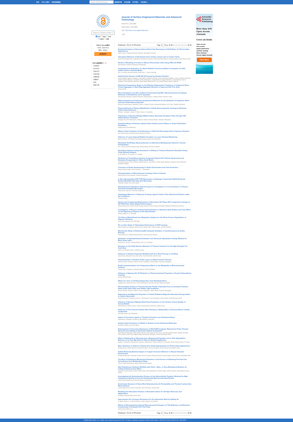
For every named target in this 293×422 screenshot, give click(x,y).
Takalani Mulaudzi (137, 97)
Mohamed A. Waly (150, 342)
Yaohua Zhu (122, 409)
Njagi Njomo (148, 97)
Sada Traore (122, 53)
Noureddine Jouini (174, 348)
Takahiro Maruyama (164, 120)
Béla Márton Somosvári (146, 319)
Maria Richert (122, 175)
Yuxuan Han (122, 269)
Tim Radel (131, 139)
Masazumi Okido (144, 133)
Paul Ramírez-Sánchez (131, 81)
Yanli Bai (134, 190)
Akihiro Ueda (157, 256)
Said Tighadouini (151, 371)
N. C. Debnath (131, 213)
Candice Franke (149, 104)
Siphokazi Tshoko (137, 104)
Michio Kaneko (122, 262)
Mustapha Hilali (185, 355)
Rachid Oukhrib (156, 355)
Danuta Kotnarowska (124, 277)
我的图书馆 (118, 2)
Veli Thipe (170, 104)
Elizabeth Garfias (123, 163)
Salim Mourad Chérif (175, 298)
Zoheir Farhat (133, 206)
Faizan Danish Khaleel (150, 235)
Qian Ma (128, 190)
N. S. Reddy (138, 154)
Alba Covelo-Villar (127, 334)
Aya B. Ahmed (175, 342)
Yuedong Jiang (139, 250)
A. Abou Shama (145, 401)
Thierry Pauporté (154, 348)
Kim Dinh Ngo (135, 221)
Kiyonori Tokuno (133, 262)
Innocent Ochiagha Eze (125, 59)
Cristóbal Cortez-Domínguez (142, 80)
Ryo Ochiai (138, 256)
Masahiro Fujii (130, 256)
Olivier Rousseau (123, 298)
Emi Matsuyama (131, 120)
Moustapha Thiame (149, 53)
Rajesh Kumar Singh (124, 169)
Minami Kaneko (139, 269)
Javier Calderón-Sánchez (183, 78)
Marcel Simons (122, 139)
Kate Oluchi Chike (185, 59)
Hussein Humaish (135, 388)
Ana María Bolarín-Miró (169, 333)
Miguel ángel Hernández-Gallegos (144, 334)
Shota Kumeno (131, 283)
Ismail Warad (180, 371)
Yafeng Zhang (135, 242)
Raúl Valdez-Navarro (139, 333)
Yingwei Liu (130, 269)
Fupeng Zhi (121, 190)
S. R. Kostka (130, 154)
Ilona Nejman (131, 175)
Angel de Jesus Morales (178, 162)
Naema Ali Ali (122, 89)
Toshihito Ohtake (123, 183)
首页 (37, 2)
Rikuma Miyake (153, 120)
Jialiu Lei (121, 250)
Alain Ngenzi (122, 65)
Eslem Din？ (142, 72)
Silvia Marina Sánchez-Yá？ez (149, 81)
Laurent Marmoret (123, 388)
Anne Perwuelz (146, 388)
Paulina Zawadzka (142, 175)
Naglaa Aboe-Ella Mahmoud (127, 127)
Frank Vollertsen (155, 139)
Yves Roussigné (154, 298)
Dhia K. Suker (136, 306)
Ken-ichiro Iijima (134, 183)
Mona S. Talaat (184, 342)
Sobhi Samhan (171, 371)
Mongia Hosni (122, 348)
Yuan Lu (143, 242)
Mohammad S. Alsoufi (125, 306)
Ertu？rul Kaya (122, 72)
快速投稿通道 (56, 2)
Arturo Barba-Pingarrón (125, 333)
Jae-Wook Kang (123, 133)
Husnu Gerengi (151, 72)
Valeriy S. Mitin (135, 112)
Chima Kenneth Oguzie (160, 59)
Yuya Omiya (121, 256)
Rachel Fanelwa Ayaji (132, 146)
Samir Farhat (164, 298)
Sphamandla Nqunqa (124, 97)
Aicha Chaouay (146, 355)
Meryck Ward (144, 146)
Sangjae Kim (122, 120)
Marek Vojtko (156, 227)
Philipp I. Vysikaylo (124, 112)
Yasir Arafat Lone (123, 235)
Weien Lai (129, 409)
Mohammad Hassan (177, 206)
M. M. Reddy (122, 154)
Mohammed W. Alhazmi (148, 306)
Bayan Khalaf (132, 371)
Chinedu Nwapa (173, 59)
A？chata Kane (144, 298)
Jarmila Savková (165, 227)
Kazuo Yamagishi (144, 262)
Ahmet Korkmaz (132, 72)
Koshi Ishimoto (147, 256)
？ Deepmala (145, 169)
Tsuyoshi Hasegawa (164, 262)
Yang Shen (121, 242)
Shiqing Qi (141, 190)
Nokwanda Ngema (160, 104)
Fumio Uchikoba (149, 269)
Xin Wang (149, 242)
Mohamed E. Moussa (137, 342)
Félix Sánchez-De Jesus (154, 333)
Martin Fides (147, 227)
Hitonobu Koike (123, 313)
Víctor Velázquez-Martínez (166, 78)
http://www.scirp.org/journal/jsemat (136, 30)
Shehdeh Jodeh (136, 355)
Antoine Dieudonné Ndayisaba (136, 65)
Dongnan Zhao (129, 250)
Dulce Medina (133, 162)
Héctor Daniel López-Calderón (168, 81)
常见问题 (127, 2)
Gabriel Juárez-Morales (125, 80)
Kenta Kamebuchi (142, 283)
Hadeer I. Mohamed (124, 342)
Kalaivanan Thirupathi (125, 319)
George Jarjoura (143, 206)
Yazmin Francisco (123, 162)
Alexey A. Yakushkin (146, 112)
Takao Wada (154, 262)
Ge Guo (127, 242)
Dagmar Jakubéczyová (135, 227)
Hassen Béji (155, 388)
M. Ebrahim (154, 401)
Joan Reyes (152, 162)
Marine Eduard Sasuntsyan (143, 363)
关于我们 (135, 2)
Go (167, 45)
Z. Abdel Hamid (123, 401)
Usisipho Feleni (157, 97)
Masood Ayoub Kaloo (135, 235)
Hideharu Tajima (142, 120)
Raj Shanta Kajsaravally (142, 139)
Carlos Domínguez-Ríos (163, 334)
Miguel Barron (143, 162)
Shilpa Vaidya (122, 213)
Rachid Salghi (166, 355)
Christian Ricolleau (142, 348)
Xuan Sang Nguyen (124, 221)
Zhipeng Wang (128, 395)
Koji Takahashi (132, 313)
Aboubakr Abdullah (165, 206)
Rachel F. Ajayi (167, 97)
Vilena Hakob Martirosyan (126, 363)
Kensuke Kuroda (133, 133)
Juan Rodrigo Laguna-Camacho (128, 78)
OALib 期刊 (45, 2)
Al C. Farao (121, 146)
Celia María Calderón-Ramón (147, 78)
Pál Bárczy (135, 319)
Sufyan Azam (160, 306)
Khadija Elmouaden (124, 355)
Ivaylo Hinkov (131, 348)
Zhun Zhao (137, 395)
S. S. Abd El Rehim (134, 401)
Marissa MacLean (123, 206)
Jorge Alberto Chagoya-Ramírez (161, 80)
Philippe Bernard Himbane (134, 53)
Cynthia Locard (134, 298)
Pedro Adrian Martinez (163, 162)
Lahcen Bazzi (175, 355)
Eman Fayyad (153, 206)
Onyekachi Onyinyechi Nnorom (143, 59)
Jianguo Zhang (122, 198)
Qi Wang (120, 395)
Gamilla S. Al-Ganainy (163, 342)
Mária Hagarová (123, 227)
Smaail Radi (141, 371)
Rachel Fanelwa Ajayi (125, 104)
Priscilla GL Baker (154, 146)
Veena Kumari (135, 169)
